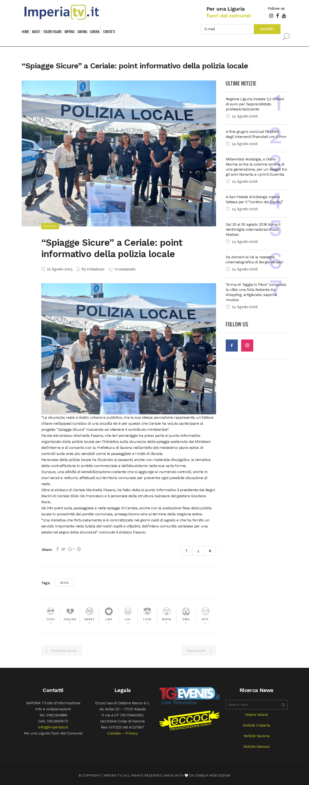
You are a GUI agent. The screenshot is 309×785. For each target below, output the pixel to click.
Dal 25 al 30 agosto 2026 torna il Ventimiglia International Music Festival (253, 229)
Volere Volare (256, 714)
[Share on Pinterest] (79, 549)
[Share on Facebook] (57, 549)
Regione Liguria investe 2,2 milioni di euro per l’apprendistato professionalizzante (255, 104)
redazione (96, 269)
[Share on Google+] (71, 549)
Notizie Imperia (256, 725)
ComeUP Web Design (212, 775)
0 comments (124, 269)
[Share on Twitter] (63, 549)
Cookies (114, 733)
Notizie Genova (256, 746)
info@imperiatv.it (53, 727)
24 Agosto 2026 (244, 116)
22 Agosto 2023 (59, 269)
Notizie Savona (256, 736)
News (64, 582)
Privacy (131, 733)
